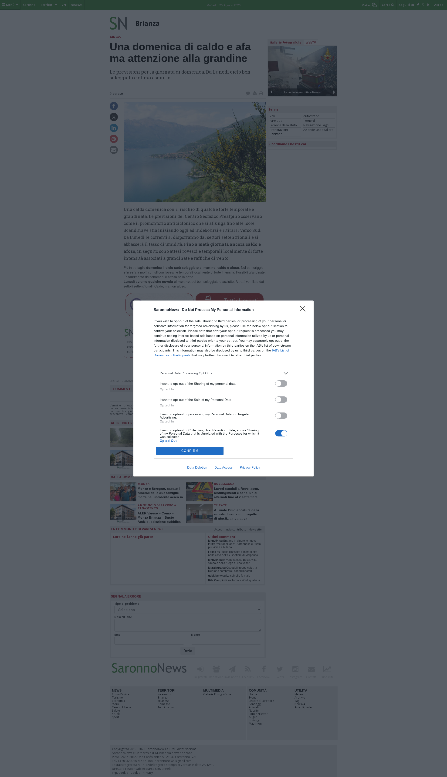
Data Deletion (197, 467)
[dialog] (223, 388)
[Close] (304, 310)
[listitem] (223, 373)
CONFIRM (190, 451)
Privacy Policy (250, 467)
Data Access (223, 467)
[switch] (281, 383)
